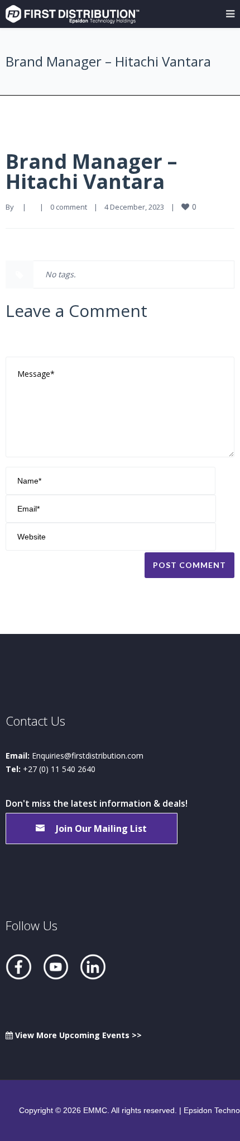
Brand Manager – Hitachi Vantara (91, 171)
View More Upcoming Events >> (77, 1035)
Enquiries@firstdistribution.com (87, 755)
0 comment (68, 207)
